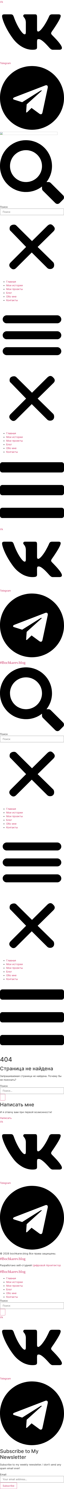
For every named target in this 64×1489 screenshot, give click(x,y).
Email (3, 1474)
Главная (11, 281)
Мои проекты (14, 289)
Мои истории (14, 285)
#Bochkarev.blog (12, 663)
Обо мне (11, 296)
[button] (32, 172)
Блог (9, 292)
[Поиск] (2, 1097)
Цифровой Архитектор (47, 1265)
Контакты (12, 300)
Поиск (4, 207)
